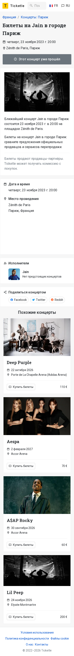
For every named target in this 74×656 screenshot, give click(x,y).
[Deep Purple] (37, 337)
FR (56, 6)
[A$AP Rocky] (37, 495)
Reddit (58, 299)
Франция (9, 17)
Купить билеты (22, 387)
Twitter (40, 299)
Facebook (20, 299)
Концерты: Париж (34, 17)
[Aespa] (37, 416)
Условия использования (37, 632)
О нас (29, 644)
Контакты (41, 644)
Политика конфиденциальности (27, 638)
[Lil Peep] (37, 570)
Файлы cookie (60, 638)
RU (68, 6)
